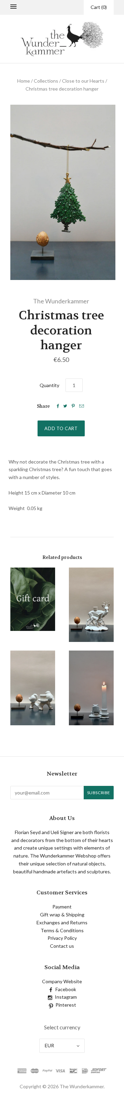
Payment (62, 907)
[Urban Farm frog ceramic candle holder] (91, 688)
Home (23, 81)
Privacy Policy (62, 938)
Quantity (49, 385)
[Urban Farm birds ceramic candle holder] (32, 688)
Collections (46, 81)
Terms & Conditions (62, 930)
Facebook (65, 989)
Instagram (66, 997)
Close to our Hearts (83, 81)
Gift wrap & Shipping (62, 914)
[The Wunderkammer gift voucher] (32, 599)
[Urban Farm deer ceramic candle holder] (91, 605)
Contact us (62, 946)
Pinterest (65, 1005)
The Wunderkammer (61, 301)
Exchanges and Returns (62, 922)
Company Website (62, 981)
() (99, 7)
